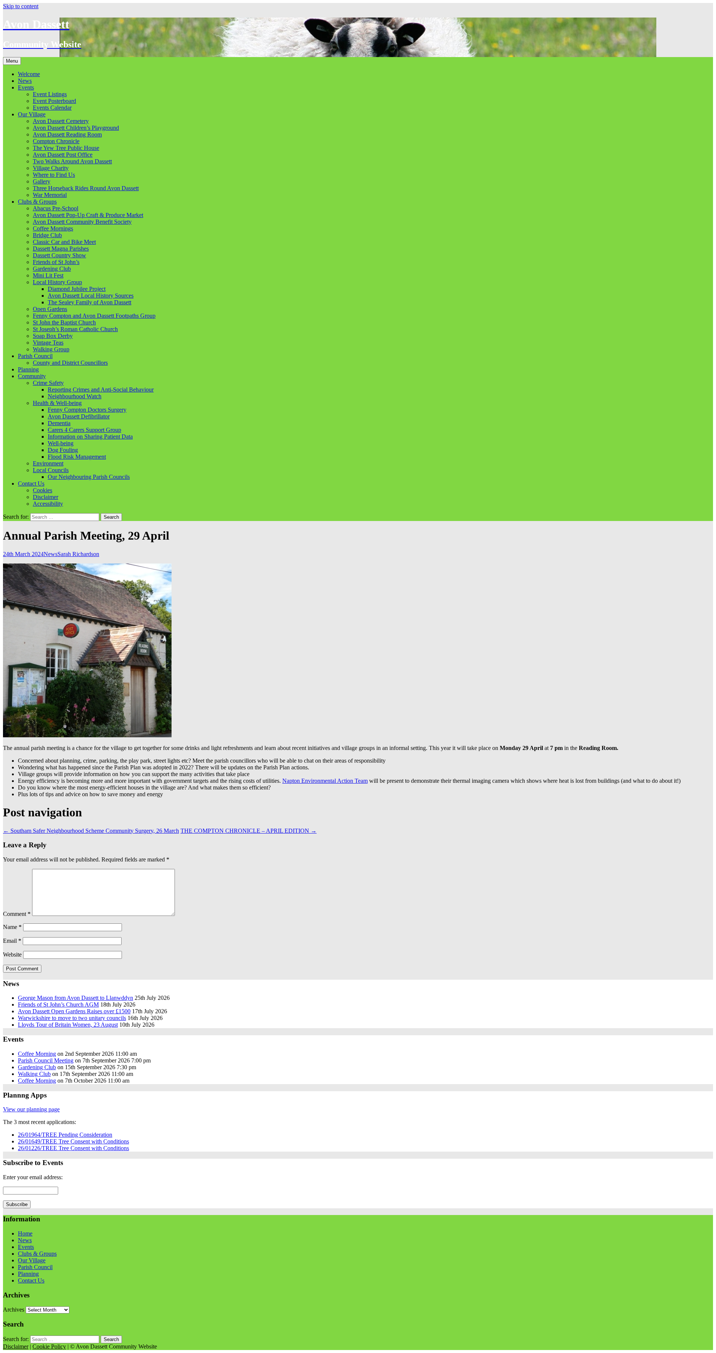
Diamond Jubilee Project (77, 289)
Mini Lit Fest (48, 275)
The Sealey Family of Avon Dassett (89, 302)
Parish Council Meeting (45, 1060)
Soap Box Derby (53, 336)
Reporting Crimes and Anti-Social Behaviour (101, 389)
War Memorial (50, 195)
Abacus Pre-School (55, 208)
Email (12, 941)
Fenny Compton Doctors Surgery (87, 409)
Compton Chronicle (56, 141)
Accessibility (48, 503)
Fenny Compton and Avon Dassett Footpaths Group (94, 316)
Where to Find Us (54, 175)
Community (32, 376)
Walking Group (51, 349)
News (25, 81)
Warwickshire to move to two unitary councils (72, 1018)
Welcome (29, 74)
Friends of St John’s (56, 262)
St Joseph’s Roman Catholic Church (75, 329)
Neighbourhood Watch (74, 396)
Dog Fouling (63, 450)
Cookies (42, 490)
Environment (48, 463)
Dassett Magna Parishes (61, 248)
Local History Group (57, 282)
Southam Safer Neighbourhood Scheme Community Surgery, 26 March (91, 831)
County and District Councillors (70, 363)
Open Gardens (50, 309)
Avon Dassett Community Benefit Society (82, 222)
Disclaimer (45, 497)
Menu (12, 61)
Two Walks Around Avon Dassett (72, 161)
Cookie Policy (49, 1346)
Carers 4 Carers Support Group (84, 430)
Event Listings (50, 94)
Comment (17, 914)
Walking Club (34, 1074)
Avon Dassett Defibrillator (79, 416)
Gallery (41, 181)
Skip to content (20, 6)
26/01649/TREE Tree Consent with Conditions (73, 1141)
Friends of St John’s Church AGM (58, 1004)
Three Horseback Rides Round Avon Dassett (86, 188)
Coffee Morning (37, 1054)
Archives (13, 1309)
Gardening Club (52, 269)
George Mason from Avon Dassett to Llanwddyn (75, 998)
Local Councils (51, 470)
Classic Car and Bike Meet (64, 242)
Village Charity (51, 168)
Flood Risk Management (77, 456)
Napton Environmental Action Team (325, 781)
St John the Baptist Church (64, 322)
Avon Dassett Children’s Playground (76, 128)
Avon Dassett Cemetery (61, 121)
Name (12, 927)
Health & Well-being (57, 403)
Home (25, 1233)
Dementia (59, 423)
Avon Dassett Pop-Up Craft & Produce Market (88, 215)
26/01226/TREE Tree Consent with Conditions (73, 1148)
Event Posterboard (54, 101)
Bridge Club (47, 235)
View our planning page (31, 1109)
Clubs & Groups (37, 201)
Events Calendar (52, 107)
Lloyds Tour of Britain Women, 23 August (68, 1024)
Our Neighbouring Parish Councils (89, 477)
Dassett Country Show (59, 255)
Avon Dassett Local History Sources (91, 295)
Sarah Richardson (78, 554)
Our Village (31, 114)
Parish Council (35, 356)
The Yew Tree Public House (66, 148)
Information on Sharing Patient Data (90, 436)
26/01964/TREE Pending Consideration (65, 1134)
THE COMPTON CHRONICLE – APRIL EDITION (248, 831)
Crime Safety (48, 383)
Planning (28, 369)
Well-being (60, 443)
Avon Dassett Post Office (62, 154)
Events (26, 87)
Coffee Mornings (53, 228)
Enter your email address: (33, 1177)
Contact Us (31, 483)
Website (12, 954)
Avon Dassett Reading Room (67, 134)
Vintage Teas (48, 342)
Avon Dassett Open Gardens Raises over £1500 (74, 1011)
